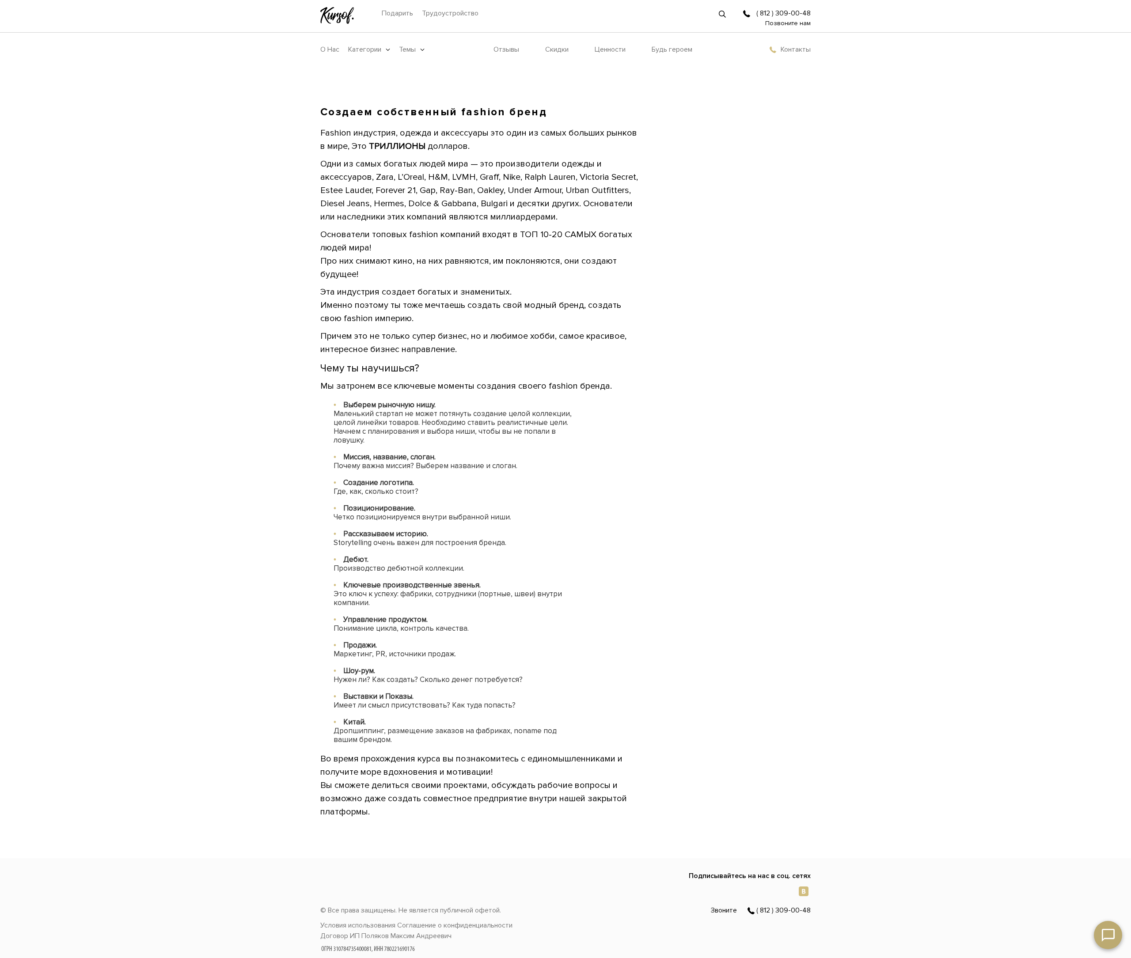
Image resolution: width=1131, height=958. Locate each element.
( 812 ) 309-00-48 (783, 13)
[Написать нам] (1108, 935)
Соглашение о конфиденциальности (454, 925)
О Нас (329, 49)
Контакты (796, 49)
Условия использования (357, 925)
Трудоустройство (450, 13)
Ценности (610, 49)
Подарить (397, 13)
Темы (407, 49)
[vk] (803, 890)
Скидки (557, 49)
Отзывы (506, 49)
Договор (334, 935)
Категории (364, 49)
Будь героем (672, 49)
